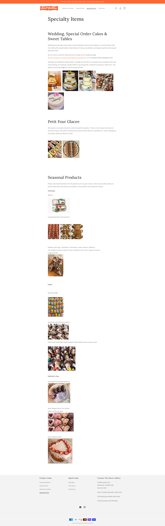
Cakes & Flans (44, 486)
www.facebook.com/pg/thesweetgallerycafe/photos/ (68, 58)
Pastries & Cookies (45, 489)
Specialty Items (44, 492)
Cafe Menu (71, 482)
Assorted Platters (45, 482)
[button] (116, 8)
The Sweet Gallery (80, 523)
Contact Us (71, 489)
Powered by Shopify (88, 523)
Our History (72, 486)
